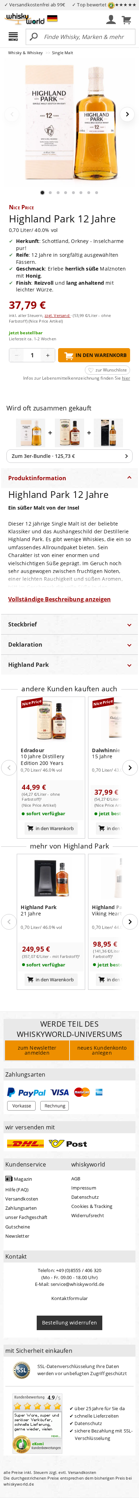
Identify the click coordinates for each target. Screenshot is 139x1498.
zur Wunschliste (111, 370)
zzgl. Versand (58, 315)
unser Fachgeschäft (26, 1217)
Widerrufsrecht (87, 1215)
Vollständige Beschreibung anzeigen (59, 599)
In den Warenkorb (101, 355)
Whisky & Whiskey (26, 52)
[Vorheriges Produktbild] (11, 114)
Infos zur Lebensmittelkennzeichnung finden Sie (76, 378)
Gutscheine (17, 1227)
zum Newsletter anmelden (37, 1050)
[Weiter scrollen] (130, 768)
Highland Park (28, 665)
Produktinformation (37, 478)
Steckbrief (22, 624)
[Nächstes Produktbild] (127, 114)
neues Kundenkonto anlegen (102, 1050)
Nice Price (21, 207)
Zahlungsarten (21, 1208)
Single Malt (62, 52)
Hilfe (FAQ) (17, 1189)
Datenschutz (85, 1197)
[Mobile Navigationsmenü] (14, 37)
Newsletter (17, 1236)
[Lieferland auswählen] (52, 18)
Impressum (83, 1188)
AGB (76, 1178)
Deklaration (25, 644)
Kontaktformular (69, 1298)
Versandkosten (21, 1199)
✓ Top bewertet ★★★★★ (104, 4)
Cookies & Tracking (92, 1206)
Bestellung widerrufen (69, 1322)
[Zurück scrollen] (9, 768)
